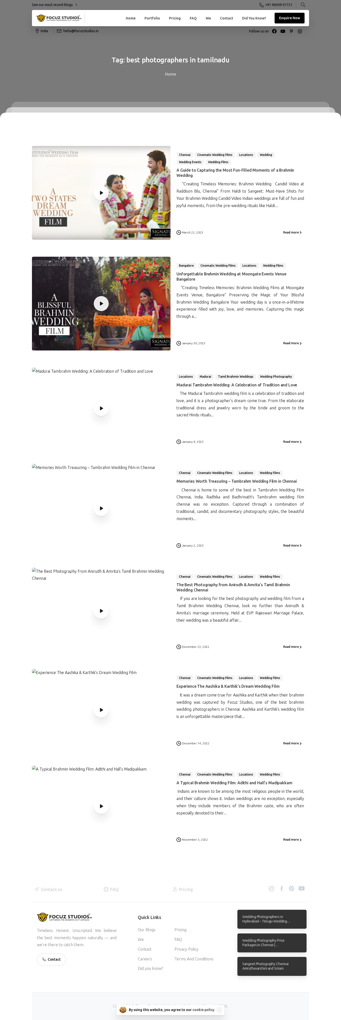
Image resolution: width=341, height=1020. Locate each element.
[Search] (303, 5)
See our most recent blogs (53, 5)
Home (170, 74)
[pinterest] (291, 31)
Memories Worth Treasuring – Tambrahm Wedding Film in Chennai (236, 481)
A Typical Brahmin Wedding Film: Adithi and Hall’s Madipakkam (234, 783)
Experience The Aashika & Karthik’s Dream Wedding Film (228, 686)
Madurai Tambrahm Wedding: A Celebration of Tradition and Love (236, 385)
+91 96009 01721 (279, 5)
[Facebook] (274, 31)
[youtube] (283, 31)
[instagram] (300, 31)
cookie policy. (203, 1010)
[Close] (219, 1010)
